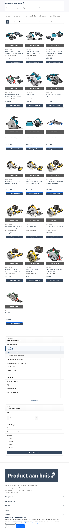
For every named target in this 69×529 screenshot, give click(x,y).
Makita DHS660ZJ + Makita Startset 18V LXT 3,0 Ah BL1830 (54, 52)
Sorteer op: (42, 22)
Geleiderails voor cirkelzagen (16, 355)
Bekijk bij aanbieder (14, 62)
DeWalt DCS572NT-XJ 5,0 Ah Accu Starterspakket (54, 182)
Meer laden (34, 400)
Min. (8, 415)
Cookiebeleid (29, 523)
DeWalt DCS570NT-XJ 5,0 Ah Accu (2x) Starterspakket (13, 270)
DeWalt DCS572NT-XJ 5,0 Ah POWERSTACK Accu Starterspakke (13, 183)
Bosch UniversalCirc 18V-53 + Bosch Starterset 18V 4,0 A (13, 95)
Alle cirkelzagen (13, 353)
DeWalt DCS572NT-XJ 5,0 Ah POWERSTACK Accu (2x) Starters (34, 183)
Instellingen (10, 526)
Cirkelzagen (43, 16)
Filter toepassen (34, 452)
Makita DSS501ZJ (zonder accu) (53, 95)
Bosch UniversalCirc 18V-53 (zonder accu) (54, 270)
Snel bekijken (14, 45)
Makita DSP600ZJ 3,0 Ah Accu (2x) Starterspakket (33, 52)
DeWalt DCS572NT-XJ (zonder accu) (32, 227)
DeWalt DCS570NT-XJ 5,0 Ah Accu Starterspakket (54, 227)
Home (8, 16)
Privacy (36, 523)
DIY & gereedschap (30, 16)
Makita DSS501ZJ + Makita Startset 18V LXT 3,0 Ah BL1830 (14, 52)
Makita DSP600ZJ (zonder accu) (13, 139)
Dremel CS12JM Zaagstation (54, 138)
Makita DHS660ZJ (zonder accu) (33, 139)
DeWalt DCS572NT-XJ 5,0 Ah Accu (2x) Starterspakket (13, 227)
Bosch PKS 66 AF (10, 313)
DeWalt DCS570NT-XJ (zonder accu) (32, 270)
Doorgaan (20, 526)
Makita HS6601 (30, 94)
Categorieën (17, 16)
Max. (36, 415)
